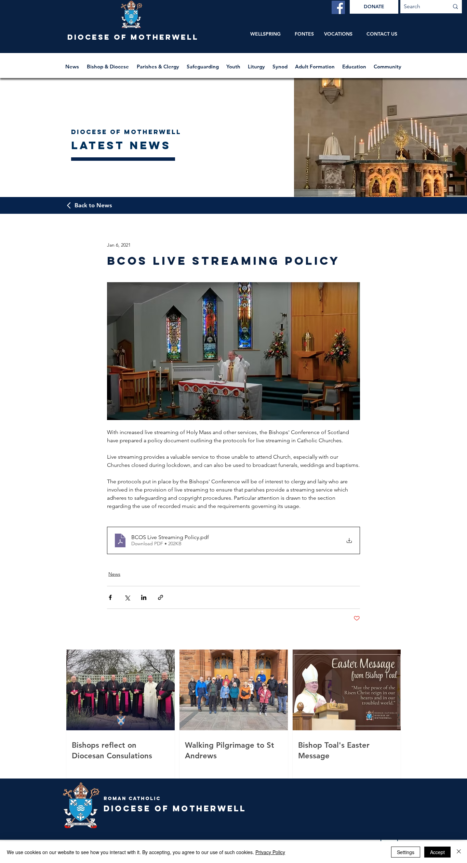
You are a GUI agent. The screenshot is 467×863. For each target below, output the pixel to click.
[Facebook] (338, 7)
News (114, 574)
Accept (437, 852)
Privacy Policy (270, 852)
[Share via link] (160, 597)
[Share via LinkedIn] (144, 597)
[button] (108, 63)
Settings (405, 852)
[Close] (459, 852)
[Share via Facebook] (110, 597)
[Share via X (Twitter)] (127, 597)
